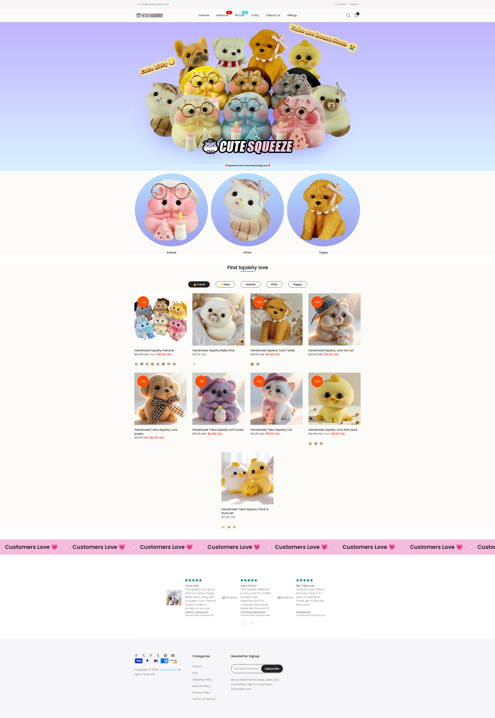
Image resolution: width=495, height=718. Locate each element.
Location (341, 4)
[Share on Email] (173, 655)
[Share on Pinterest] (151, 655)
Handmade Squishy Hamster (154, 350)
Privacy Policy (201, 692)
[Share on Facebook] (136, 655)
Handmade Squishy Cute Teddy (272, 350)
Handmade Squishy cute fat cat (330, 350)
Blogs (293, 15)
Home (205, 15)
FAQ (256, 15)
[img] (200, 580)
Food (242, 15)
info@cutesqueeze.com (155, 4)
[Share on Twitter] (143, 655)
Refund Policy (201, 686)
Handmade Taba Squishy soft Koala (218, 430)
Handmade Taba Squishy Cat (271, 430)
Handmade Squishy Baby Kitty (213, 350)
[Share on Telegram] (165, 655)
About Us (274, 15)
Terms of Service (203, 699)
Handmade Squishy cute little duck (333, 430)
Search (197, 666)
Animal (225, 15)
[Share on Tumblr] (158, 655)
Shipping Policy (202, 679)
